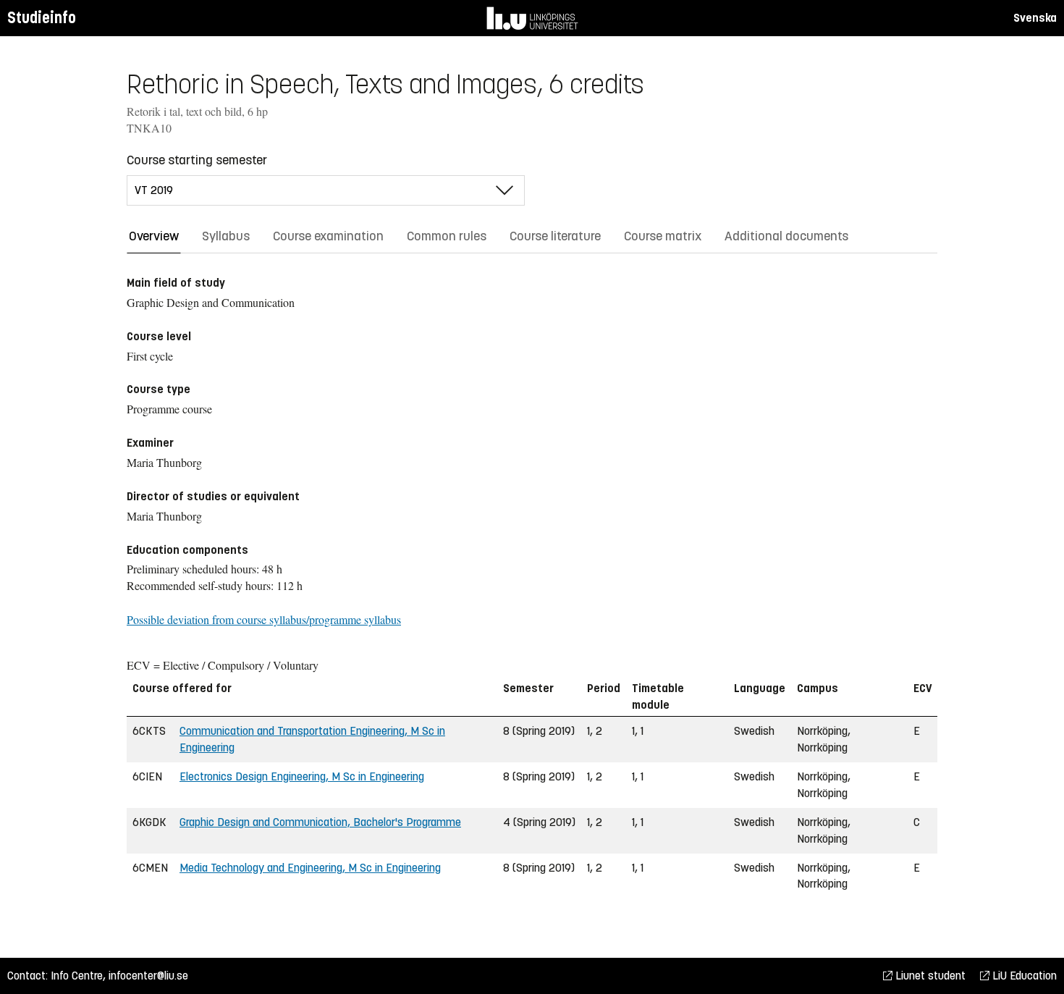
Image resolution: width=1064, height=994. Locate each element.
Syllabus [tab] (226, 236)
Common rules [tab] (446, 236)
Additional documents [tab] (786, 236)
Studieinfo (41, 18)
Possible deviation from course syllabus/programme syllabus (264, 619)
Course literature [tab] (555, 236)
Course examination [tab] (328, 236)
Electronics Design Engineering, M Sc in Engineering (302, 776)
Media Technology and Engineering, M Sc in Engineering (310, 868)
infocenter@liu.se (148, 975)
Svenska (1035, 18)
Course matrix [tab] (662, 236)
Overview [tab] (154, 236)
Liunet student (929, 975)
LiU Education (1023, 975)
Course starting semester (197, 160)
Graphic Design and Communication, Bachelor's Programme (320, 822)
